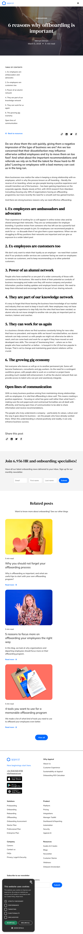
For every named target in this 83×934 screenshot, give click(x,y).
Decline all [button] (25, 923)
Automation (48, 825)
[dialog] (18, 905)
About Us (47, 764)
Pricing (46, 809)
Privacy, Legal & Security (16, 857)
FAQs (9, 853)
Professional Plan (14, 829)
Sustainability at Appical (53, 771)
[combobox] (31, 882)
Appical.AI (47, 833)
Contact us (11, 849)
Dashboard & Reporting (52, 821)
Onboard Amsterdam (51, 867)
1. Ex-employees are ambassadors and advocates (13, 75)
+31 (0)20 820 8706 (15, 771)
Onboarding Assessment (17, 821)
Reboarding (11, 813)
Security (46, 829)
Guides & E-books (50, 846)
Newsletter (47, 854)
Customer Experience (51, 767)
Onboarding (11, 809)
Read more (9, 585)
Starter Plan (12, 825)
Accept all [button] (11, 923)
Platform (46, 806)
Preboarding (12, 806)
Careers (10, 845)
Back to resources (15, 133)
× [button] (31, 883)
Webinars (47, 862)
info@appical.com (14, 773)
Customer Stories (50, 858)
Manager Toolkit (49, 817)
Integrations (48, 813)
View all (41, 737)
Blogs (45, 850)
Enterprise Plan (13, 833)
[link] (14, 134)
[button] (78, 3)
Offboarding (12, 817)
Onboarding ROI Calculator (54, 775)
